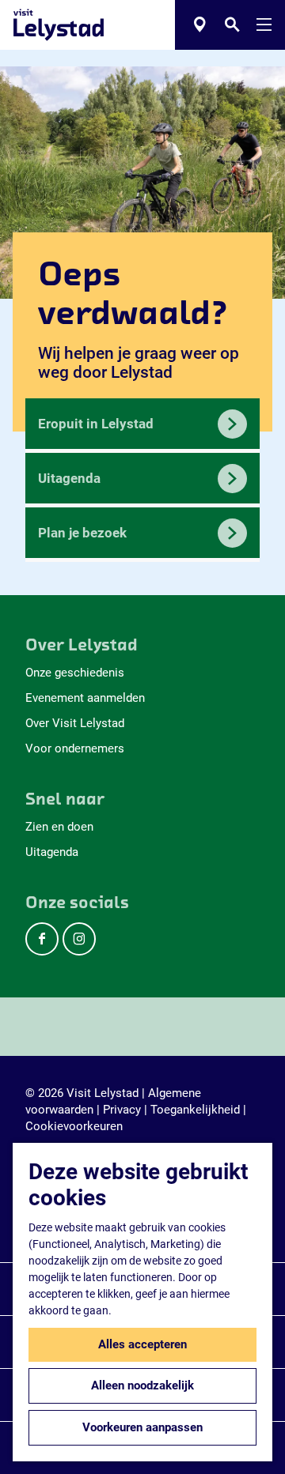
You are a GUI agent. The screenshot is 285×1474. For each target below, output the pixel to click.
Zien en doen (59, 827)
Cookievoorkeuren (74, 1126)
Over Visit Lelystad (74, 723)
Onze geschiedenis (74, 672)
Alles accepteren (142, 1344)
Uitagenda (51, 852)
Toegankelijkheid (195, 1110)
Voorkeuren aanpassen (142, 1427)
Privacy (122, 1110)
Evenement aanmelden (85, 698)
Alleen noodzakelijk (142, 1385)
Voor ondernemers (74, 748)
